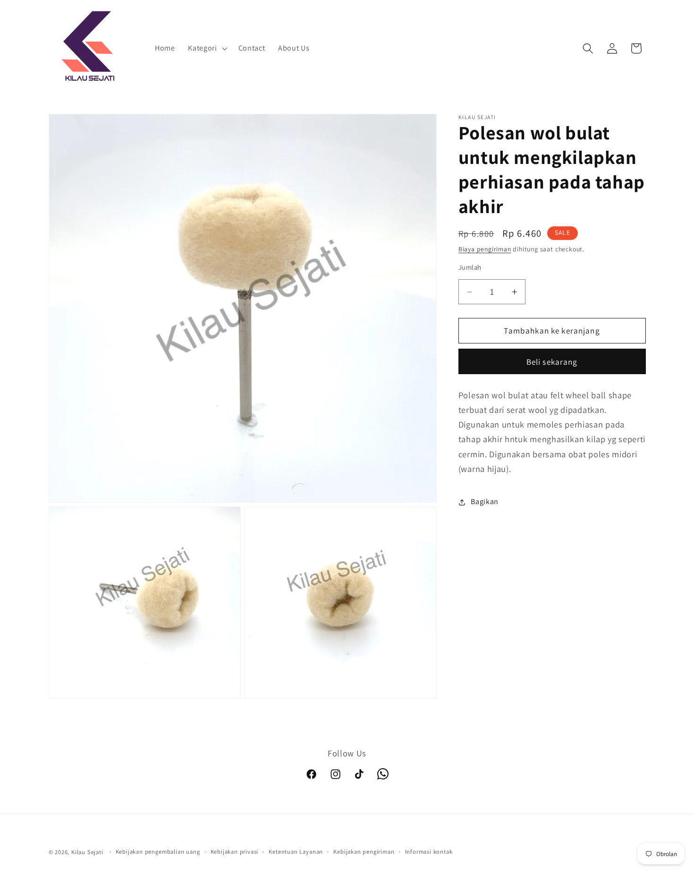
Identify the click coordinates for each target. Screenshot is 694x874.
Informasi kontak (429, 852)
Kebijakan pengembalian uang (158, 852)
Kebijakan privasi (235, 852)
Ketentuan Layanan (296, 852)
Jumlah (470, 267)
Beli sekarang (552, 361)
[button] (206, 48)
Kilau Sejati (87, 852)
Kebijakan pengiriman (363, 852)
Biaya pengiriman (484, 249)
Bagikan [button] (485, 502)
